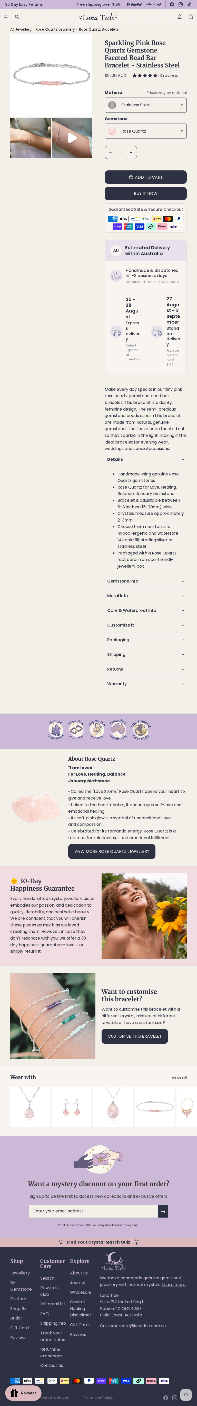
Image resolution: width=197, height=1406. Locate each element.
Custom (18, 1299)
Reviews (18, 1338)
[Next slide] (181, 1107)
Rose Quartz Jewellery (56, 29)
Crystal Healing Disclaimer (80, 1308)
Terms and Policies (98, 1397)
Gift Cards (80, 1325)
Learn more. (174, 1285)
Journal (77, 1283)
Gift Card (19, 1328)
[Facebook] (171, 4)
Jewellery (20, 1273)
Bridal (16, 1318)
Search (47, 1278)
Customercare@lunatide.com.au (133, 1326)
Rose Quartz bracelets (99, 29)
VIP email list (52, 1304)
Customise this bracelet (135, 1036)
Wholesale (80, 1292)
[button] (145, 76)
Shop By (18, 1309)
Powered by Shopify (54, 1397)
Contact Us (51, 1365)
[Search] (17, 16)
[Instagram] (180, 4)
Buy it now (145, 193)
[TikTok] (189, 4)
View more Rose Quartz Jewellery (111, 851)
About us (79, 1273)
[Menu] (6, 17)
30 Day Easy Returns (24, 4)
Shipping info (53, 1323)
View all (179, 1078)
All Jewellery (21, 29)
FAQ (44, 1314)
